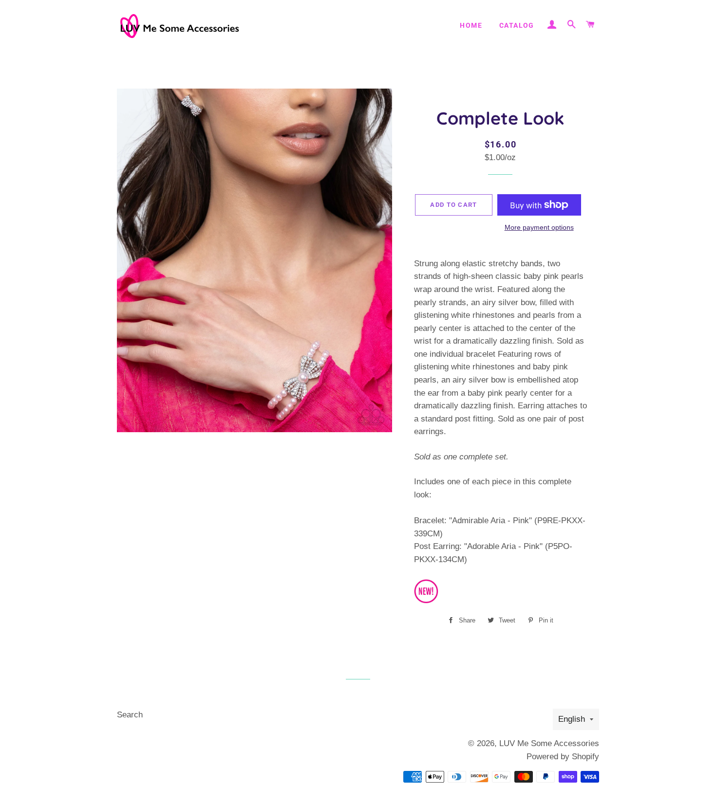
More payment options (539, 227)
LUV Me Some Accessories (549, 743)
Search (130, 714)
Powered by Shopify (563, 756)
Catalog (516, 25)
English (571, 719)
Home (471, 25)
